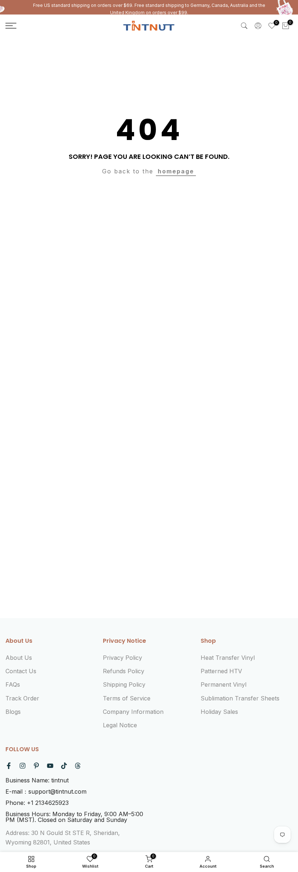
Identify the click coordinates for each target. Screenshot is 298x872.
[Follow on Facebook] (8, 765)
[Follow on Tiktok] (64, 765)
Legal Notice (120, 725)
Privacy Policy (122, 657)
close (15, 9)
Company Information (133, 711)
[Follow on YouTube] (50, 765)
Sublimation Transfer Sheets (240, 698)
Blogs (13, 711)
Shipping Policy (124, 684)
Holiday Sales (219, 711)
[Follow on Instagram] (22, 765)
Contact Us (20, 671)
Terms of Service (126, 698)
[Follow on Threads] (77, 765)
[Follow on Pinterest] (36, 765)
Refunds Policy (123, 671)
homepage (176, 171)
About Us (18, 657)
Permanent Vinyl (223, 684)
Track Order (22, 698)
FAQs (12, 684)
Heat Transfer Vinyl (228, 657)
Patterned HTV (221, 671)
